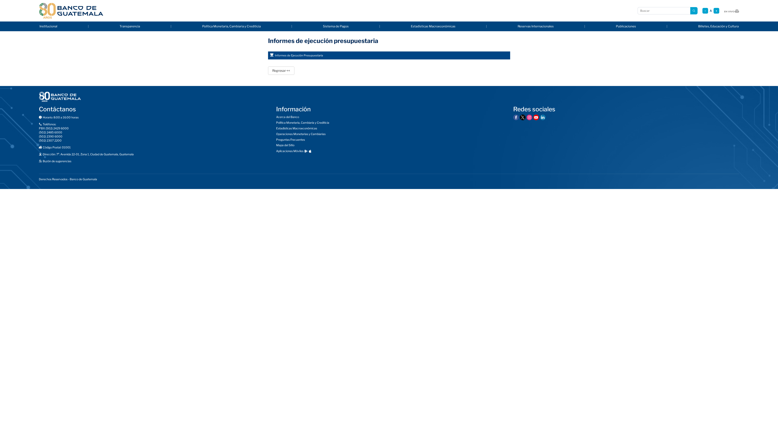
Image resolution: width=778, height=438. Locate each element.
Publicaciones (626, 26)
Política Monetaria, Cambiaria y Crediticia (231, 26)
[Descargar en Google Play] (306, 151)
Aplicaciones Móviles (290, 151)
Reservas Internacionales (536, 26)
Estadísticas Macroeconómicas (433, 26)
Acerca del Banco (287, 117)
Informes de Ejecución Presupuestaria (299, 55)
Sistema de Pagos (336, 26)
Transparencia (130, 26)
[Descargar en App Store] (310, 151)
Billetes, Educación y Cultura (718, 26)
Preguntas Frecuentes (290, 139)
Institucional (48, 26)
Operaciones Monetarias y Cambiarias (301, 134)
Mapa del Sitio (285, 145)
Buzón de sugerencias (57, 161)
